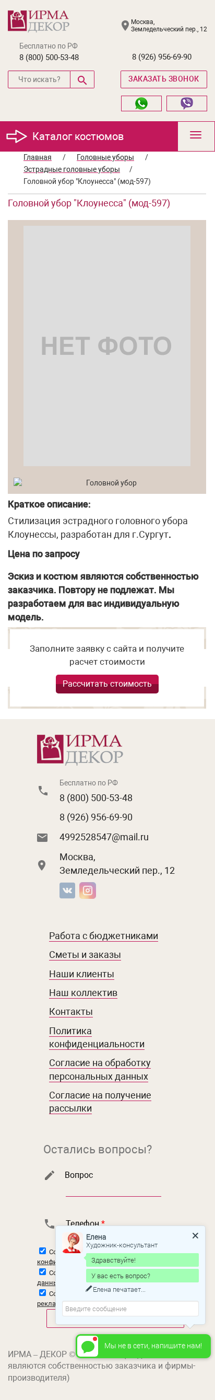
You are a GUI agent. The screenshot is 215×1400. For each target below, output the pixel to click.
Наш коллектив (83, 992)
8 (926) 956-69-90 (162, 57)
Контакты (71, 1011)
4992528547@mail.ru (104, 836)
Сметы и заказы (85, 954)
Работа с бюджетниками (103, 935)
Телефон (85, 1224)
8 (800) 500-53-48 (49, 57)
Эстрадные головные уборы (71, 169)
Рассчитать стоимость (107, 684)
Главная (37, 157)
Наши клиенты (81, 973)
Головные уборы (105, 157)
